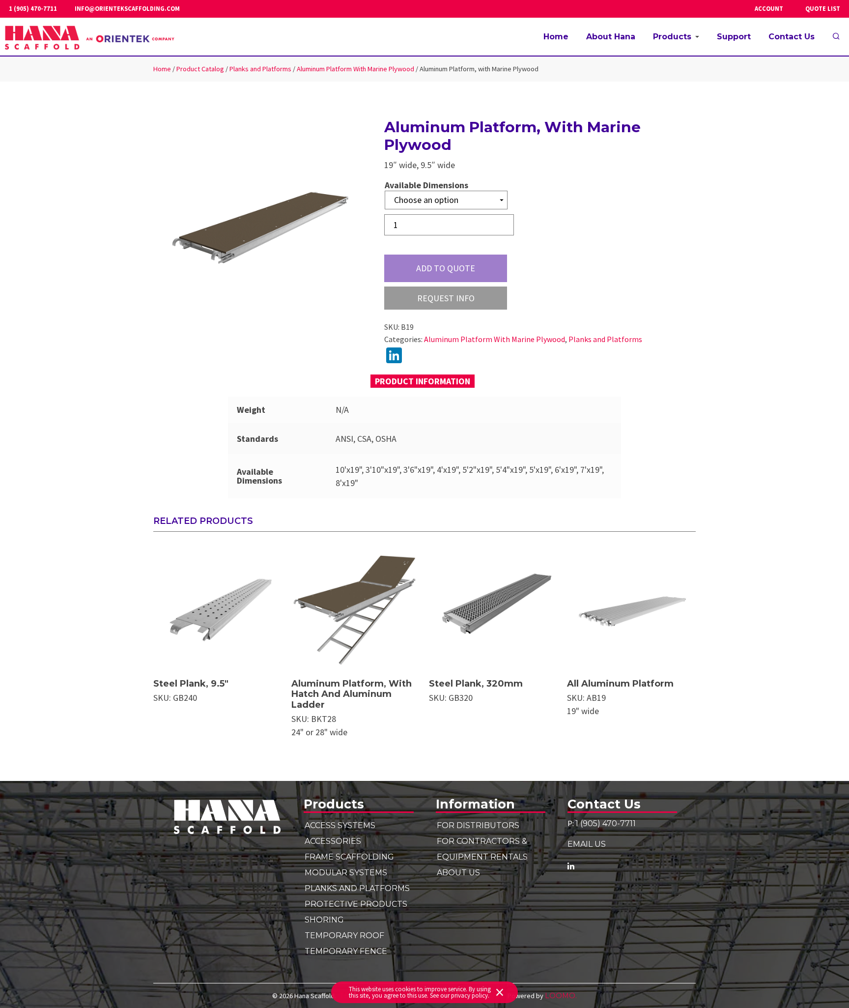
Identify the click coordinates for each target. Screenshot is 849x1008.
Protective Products (356, 904)
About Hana (610, 36)
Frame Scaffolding (349, 857)
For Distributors (478, 825)
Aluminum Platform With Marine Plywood (355, 68)
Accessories (333, 841)
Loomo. (561, 995)
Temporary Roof (344, 935)
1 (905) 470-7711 (33, 9)
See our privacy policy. (459, 995)
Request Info (446, 298)
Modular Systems (346, 872)
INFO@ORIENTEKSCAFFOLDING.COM (127, 9)
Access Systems (340, 825)
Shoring (324, 919)
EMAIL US (586, 844)
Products (672, 36)
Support (734, 36)
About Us (458, 872)
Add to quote (445, 268)
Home (555, 36)
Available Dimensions (426, 185)
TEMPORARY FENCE (346, 951)
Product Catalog (200, 68)
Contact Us (791, 36)
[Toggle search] (836, 37)
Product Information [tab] (422, 381)
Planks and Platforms (260, 68)
